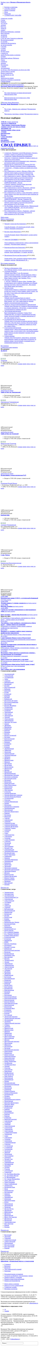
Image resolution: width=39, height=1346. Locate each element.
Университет (8, 1185)
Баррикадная (5, 563)
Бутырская (7, 939)
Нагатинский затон (10, 778)
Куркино (7, 747)
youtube (6, 1311)
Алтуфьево (7, 902)
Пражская (7, 1098)
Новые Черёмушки (10, 1061)
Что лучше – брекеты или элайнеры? (15, 109)
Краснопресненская (15, 563)
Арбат (6, 679)
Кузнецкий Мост (9, 1008)
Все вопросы (5, 346)
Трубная (6, 1167)
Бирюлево (7, 690)
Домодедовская (9, 967)
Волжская (7, 952)
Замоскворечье (9, 720)
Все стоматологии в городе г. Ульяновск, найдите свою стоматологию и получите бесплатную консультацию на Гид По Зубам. (19, 212)
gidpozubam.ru (33, 1303)
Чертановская (8, 1205)
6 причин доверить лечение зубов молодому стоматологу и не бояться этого (18, 185)
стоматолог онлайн (7, 18)
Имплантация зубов (10, 94)
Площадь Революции (11, 1093)
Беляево (6, 919)
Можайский (8, 772)
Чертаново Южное (10, 871)
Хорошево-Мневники (11, 859)
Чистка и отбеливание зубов (13, 268)
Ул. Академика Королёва (12, 1174)
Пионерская (8, 1088)
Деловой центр (9, 960)
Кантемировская (9, 978)
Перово (6, 803)
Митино (6, 770)
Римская (7, 1116)
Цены (6, 12)
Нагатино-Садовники (11, 777)
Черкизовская (8, 1204)
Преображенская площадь (12, 1099)
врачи (24, 364)
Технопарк (7, 1160)
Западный (7, 1236)
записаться (7, 390)
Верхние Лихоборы (10, 944)
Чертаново (7, 866)
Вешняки (7, 695)
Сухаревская (8, 1147)
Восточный (7, 704)
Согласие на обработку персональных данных (18, 1276)
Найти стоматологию (7, 219)
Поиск (4, 1343)
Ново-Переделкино (10, 785)
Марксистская (5, 443)
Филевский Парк (9, 1187)
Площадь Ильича (9, 1091)
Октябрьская (8, 1063)
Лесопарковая (8, 1020)
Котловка (7, 737)
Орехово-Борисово (10, 793)
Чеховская (7, 1207)
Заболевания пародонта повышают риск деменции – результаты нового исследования (20, 162)
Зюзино (6, 724)
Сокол (6, 833)
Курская (6, 1013)
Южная (6, 1225)
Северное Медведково (11, 826)
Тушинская (7, 1172)
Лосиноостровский (10, 755)
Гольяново (7, 710)
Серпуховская (8, 1131)
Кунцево (7, 745)
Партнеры (7, 1271)
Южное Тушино (9, 878)
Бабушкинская (8, 909)
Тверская (7, 1152)
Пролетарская (8, 1101)
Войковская (8, 948)
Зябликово (7, 725)
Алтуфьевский (8, 677)
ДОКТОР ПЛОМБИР (11, 239)
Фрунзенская (8, 1192)
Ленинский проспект (11, 1016)
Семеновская (8, 1129)
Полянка (7, 1096)
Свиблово (7, 821)
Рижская (7, 1114)
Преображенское (9, 808)
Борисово (7, 925)
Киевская (7, 983)
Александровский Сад (11, 897)
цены (28, 364)
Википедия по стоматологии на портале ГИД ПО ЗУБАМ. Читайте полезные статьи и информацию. (20, 165)
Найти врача (4, 217)
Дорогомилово (9, 719)
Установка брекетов (10, 271)
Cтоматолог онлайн (10, 1287)
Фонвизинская (8, 1190)
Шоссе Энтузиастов (10, 1217)
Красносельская (9, 1000)
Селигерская (8, 1127)
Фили (6, 1189)
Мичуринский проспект (11, 1041)
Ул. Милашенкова (9, 1177)
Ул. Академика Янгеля (11, 1175)
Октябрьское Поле (10, 1064)
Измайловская (8, 975)
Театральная (8, 1154)
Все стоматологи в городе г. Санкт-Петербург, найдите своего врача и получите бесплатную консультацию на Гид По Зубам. (21, 194)
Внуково (7, 697)
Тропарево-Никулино (11, 851)
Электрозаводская (10, 1222)
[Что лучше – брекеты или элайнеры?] (4, 107)
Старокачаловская (10, 1142)
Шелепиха (7, 1214)
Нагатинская (8, 1046)
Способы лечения (9, 8)
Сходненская (8, 1149)
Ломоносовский (9, 753)
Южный (6, 1248)
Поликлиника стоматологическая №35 (13, 475)
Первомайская (8, 1079)
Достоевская (8, 968)
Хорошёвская (8, 1197)
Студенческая (8, 1146)
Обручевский (8, 790)
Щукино (7, 873)
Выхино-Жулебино (10, 705)
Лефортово (7, 750)
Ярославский (8, 883)
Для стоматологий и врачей (12, 1269)
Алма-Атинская (9, 900)
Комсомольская (9, 990)
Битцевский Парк (9, 924)
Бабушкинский (9, 682)
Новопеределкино (10, 1056)
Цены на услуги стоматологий (13, 1285)
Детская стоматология (11, 279)
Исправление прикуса (31, 114)
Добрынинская (9, 965)
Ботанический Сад (10, 929)
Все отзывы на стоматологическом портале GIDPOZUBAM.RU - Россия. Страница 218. (18, 198)
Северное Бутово (9, 823)
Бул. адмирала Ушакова (11, 932)
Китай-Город (8, 985)
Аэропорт (4, 525)
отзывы (20, 364)
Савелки (7, 818)
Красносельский (9, 738)
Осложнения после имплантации (14, 319)
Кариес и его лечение (11, 296)
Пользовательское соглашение (13, 1274)
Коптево (7, 734)
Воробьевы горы (9, 955)
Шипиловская (8, 1215)
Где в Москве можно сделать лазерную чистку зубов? (20, 270)
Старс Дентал (5, 555)
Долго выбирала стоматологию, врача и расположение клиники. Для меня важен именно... (21, 243)
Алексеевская (8, 899)
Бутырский (7, 694)
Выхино (6, 958)
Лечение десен (8, 288)
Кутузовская (8, 1015)
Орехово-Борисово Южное (12, 796)
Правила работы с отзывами (13, 1277)
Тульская (7, 1169)
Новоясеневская (9, 1059)
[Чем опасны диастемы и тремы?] (4, 112)
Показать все (5, 887)
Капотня (7, 730)
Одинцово (7, 791)
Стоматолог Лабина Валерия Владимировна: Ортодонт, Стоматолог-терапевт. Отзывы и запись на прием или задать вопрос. (20, 157)
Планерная (4, 483)
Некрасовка (8, 782)
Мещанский (8, 768)
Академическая (9, 895)
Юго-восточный (9, 1245)
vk (5, 1309)
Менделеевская (9, 1038)
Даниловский (8, 712)
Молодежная (8, 1043)
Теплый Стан (8, 848)
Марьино (7, 762)
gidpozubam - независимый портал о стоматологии (17, 1261)
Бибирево (7, 689)
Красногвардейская (10, 997)
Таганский (7, 843)
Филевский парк (9, 853)
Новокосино (8, 788)
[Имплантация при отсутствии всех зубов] (4, 96)
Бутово (6, 692)
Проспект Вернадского (11, 811)
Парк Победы (8, 1076)
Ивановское (8, 727)
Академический (9, 674)
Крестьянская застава (11, 1003)
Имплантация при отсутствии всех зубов (17, 98)
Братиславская (8, 930)
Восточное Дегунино (11, 700)
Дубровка (7, 970)
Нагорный (7, 780)
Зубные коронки (9, 336)
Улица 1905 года (9, 1180)
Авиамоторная (8, 892)
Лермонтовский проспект (12, 1018)
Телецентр (7, 1157)
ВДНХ (6, 942)
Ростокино (7, 815)
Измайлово (7, 729)
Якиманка (7, 881)
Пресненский (8, 810)
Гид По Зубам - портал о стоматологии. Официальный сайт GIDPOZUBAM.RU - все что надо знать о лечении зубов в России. (21, 207)
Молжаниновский (10, 773)
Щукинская (8, 1220)
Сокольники (8, 836)
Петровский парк (9, 1083)
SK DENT (4, 351)
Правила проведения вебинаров (14, 1279)
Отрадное (7, 800)
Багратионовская (9, 910)
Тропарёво (7, 1165)
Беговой (6, 685)
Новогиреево (8, 787)
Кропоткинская (9, 1005)
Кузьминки (7, 743)
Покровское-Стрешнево (11, 806)
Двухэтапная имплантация (12, 311)
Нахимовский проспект (11, 1050)
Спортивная (8, 1141)
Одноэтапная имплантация (12, 328)
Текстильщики (8, 846)
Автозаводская (9, 894)
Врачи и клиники (9, 10)
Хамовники (8, 856)
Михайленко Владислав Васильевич (15, 255)
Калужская (7, 977)
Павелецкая (8, 1071)
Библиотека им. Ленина (11, 922)
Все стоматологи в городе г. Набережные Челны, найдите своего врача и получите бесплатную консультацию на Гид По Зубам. (19, 202)
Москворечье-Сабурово (11, 775)
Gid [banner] (2, 4)
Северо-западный (9, 1241)
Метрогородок (8, 767)
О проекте (7, 1264)
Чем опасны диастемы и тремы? (14, 114)
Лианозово (7, 752)
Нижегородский (9, 783)
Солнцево (7, 838)
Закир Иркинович (9, 104)
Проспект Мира (9, 1104)
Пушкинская (8, 1107)
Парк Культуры (9, 1074)
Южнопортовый (9, 879)
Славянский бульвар (10, 1132)
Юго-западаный (9, 1246)
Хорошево (7, 1195)
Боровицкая (8, 927)
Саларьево (7, 1122)
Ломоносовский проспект (12, 1023)
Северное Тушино (10, 828)
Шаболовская (8, 1212)
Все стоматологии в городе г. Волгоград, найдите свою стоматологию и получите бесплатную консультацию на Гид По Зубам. (19, 189)
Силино (6, 831)
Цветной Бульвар (9, 1200)
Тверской (7, 844)
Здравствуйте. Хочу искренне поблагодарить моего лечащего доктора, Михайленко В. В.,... (20, 259)
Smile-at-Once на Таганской (10, 434)
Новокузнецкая (9, 1054)
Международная (9, 1036)
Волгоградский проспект (12, 950)
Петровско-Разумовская (11, 1084)
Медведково (8, 765)
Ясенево (7, 884)
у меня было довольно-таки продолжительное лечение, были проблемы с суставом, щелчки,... (19, 251)
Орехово (7, 1066)
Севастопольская (9, 1126)
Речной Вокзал (12, 483)
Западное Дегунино (10, 722)
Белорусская (8, 917)
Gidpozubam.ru (14, 1339)
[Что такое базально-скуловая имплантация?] (4, 91)
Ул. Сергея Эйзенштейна (12, 1179)
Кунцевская (8, 1011)
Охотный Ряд (8, 1069)
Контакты (7, 1266)
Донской (7, 717)
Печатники (7, 805)
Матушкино (8, 763)
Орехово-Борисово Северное (13, 795)
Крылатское (8, 740)
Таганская (4, 360)
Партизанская (8, 1078)
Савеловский (8, 820)
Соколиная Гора (9, 835)
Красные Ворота (9, 1001)
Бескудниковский (9, 687)
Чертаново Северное (10, 868)
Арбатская (7, 905)
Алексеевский (8, 676)
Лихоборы (7, 1021)
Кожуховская (8, 987)
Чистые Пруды (9, 1209)
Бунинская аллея (9, 937)
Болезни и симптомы (10, 7)
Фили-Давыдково (9, 854)
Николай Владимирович (12, 86)
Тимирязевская (14, 402)
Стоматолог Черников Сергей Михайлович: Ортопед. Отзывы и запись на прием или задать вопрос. (21, 153)
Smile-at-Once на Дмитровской (10, 392)
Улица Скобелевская (10, 1184)
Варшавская (8, 940)
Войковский (8, 699)
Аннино (6, 904)
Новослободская (9, 1058)
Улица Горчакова (9, 1182)
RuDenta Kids (5, 515)
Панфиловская (8, 1073)
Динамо (6, 962)
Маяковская (8, 1033)
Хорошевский (8, 861)
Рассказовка (8, 1111)
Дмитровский (8, 715)
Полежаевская (11, 525)
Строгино (7, 841)
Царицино (7, 863)
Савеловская (8, 1121)
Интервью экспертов (10, 1289)
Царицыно (7, 1199)
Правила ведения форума (12, 1280)
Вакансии (7, 1267)
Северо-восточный (10, 1240)
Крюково (7, 742)
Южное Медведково (10, 876)
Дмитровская (5, 402)
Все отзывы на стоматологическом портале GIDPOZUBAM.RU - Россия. (17, 181)
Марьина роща (8, 760)
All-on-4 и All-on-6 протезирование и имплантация (20, 304)
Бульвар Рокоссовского (11, 935)
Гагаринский (8, 707)
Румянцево (7, 1117)
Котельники (8, 995)
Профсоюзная (8, 1106)
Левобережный (9, 748)
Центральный (8, 1243)
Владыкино (8, 945)
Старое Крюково (9, 840)
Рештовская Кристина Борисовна (14, 247)
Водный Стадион (9, 947)
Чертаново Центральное (11, 869)
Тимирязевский (9, 849)
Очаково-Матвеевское (11, 801)
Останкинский (9, 798)
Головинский (8, 709)
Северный (7, 830)
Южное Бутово (9, 874)
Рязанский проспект (10, 1119)
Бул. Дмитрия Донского (11, 934)
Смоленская (8, 1134)
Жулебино (7, 972)
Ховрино (7, 858)
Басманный (7, 684)
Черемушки (8, 864)
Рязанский (7, 816)
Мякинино (7, 1045)
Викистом (7, 13)
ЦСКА (6, 1202)
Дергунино (7, 714)
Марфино (7, 758)
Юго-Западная (8, 1223)
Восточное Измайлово (11, 702)
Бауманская (7, 914)
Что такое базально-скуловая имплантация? (17, 93)
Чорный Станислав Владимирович (15, 224)
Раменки (7, 813)
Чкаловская (7, 1210)
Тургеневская (8, 1170)
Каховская (7, 980)
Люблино (7, 757)
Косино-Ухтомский (10, 735)
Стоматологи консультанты (9, 347)
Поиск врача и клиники (11, 1284)
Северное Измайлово (11, 825)
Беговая (6, 915)
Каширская (7, 982)
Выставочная (8, 957)
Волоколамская (9, 953)
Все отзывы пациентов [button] (8, 263)
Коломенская (8, 988)
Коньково (7, 732)
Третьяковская (8, 1164)
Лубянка (7, 1025)
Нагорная (7, 1048)
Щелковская (8, 1218)
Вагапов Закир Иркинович (12, 231)
